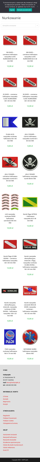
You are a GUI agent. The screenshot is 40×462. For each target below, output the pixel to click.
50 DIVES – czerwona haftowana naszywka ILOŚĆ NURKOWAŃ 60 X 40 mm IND (30, 97)
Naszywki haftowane (10, 437)
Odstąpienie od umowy (10, 423)
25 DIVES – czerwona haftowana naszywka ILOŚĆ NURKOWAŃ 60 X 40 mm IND (10, 97)
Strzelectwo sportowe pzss (11, 442)
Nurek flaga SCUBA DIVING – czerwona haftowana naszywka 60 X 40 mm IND (10, 259)
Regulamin (6, 415)
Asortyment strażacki (10, 434)
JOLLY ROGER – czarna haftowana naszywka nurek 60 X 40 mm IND (30, 137)
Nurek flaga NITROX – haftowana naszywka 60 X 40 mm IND (30, 217)
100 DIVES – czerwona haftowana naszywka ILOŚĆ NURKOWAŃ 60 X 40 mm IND (10, 56)
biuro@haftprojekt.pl (13, 382)
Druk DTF (6, 450)
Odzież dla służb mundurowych (13, 445)
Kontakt (5, 399)
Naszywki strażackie (9, 440)
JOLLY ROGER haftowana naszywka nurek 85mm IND (30, 176)
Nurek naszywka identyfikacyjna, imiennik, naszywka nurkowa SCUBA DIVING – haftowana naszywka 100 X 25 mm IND (10, 309)
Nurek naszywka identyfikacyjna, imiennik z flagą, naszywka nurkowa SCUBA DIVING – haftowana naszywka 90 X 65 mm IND (30, 262)
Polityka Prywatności (10, 418)
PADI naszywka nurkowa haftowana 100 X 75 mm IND (10, 351)
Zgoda (12, 10)
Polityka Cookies (8, 421)
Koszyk (5, 404)
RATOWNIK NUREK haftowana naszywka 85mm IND (30, 351)
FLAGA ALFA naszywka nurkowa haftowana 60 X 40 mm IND (10, 137)
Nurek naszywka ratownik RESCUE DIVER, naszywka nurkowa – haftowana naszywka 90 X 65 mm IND (30, 308)
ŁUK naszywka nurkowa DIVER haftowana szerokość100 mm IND (10, 218)
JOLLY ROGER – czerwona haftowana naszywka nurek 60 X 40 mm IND (10, 177)
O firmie (5, 396)
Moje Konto (6, 401)
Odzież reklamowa (9, 447)
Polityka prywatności (24, 10)
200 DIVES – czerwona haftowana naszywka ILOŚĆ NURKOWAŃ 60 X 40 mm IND (30, 56)
